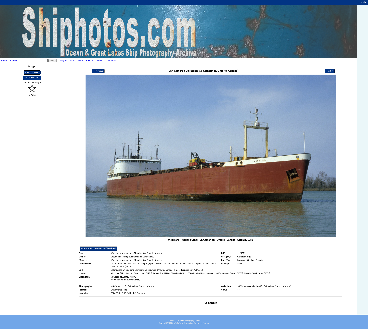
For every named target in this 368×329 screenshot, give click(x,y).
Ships (72, 61)
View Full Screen (32, 72)
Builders (90, 61)
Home (4, 61)
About (99, 61)
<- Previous (98, 71)
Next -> (330, 71)
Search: (13, 61)
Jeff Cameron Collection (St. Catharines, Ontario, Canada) (203, 71)
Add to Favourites (32, 78)
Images (63, 61)
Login (363, 2)
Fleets (80, 61)
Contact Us (111, 61)
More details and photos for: (98, 249)
